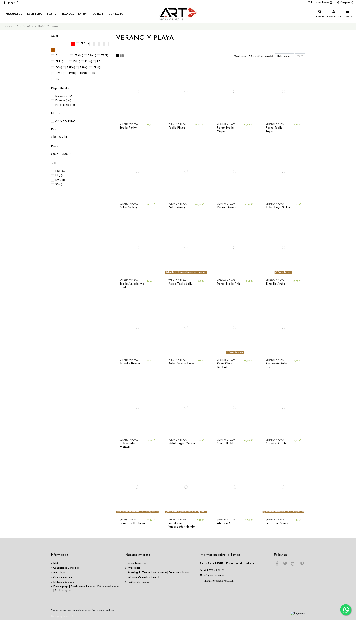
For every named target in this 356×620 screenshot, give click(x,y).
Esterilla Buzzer (130, 363)
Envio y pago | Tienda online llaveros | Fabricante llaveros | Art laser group (86, 588)
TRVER (97, 67)
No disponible (65, 105)
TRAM (83, 73)
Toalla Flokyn (128, 127)
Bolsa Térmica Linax (181, 363)
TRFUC (71, 67)
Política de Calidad (138, 582)
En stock (63, 100)
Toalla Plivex (176, 127)
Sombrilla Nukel (227, 443)
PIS (57, 55)
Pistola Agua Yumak (181, 443)
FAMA (76, 61)
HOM (60, 171)
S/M (59, 184)
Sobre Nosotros (137, 563)
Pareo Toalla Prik (228, 283)
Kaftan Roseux (227, 207)
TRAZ (95, 73)
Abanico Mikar (227, 523)
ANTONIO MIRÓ (66, 121)
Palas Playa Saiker (278, 207)
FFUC (100, 61)
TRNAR (84, 67)
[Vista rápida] (156, 82)
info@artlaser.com (214, 575)
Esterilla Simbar (276, 283)
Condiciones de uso (64, 577)
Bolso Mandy (177, 207)
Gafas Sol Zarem (277, 523)
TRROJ (59, 61)
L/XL (60, 180)
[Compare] (156, 75)
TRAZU (92, 55)
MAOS (71, 73)
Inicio (56, 563)
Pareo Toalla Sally (180, 283)
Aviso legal (59, 572)
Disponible (64, 96)
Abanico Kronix (276, 443)
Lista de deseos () (321, 2)
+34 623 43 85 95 (214, 570)
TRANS (84, 43)
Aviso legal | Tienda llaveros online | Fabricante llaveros (159, 572)
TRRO (58, 79)
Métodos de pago (63, 582)
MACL (58, 73)
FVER (58, 67)
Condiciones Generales (66, 568)
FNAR (88, 61)
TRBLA (105, 55)
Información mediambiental (143, 577)
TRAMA (78, 55)
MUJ (59, 175)
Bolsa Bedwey (129, 207)
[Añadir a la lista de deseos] (156, 69)
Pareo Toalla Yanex (132, 523)
